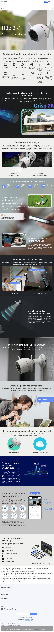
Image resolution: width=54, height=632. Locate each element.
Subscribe (33, 614)
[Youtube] (10, 609)
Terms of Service (18, 623)
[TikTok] (13, 609)
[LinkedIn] (16, 609)
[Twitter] (8, 609)
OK (43, 629)
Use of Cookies (11, 623)
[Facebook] (2, 609)
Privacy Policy (4, 623)
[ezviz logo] (4, 1)
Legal (23, 623)
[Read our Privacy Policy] (36, 619)
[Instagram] (5, 609)
